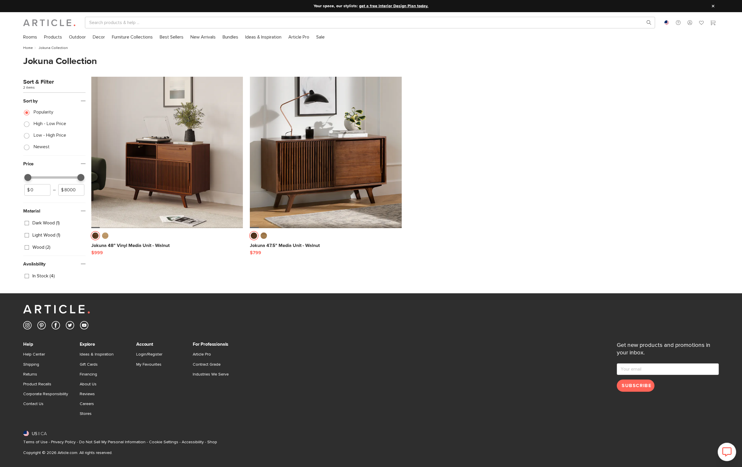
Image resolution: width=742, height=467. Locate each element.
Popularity (43, 112)
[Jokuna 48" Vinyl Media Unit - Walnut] (167, 152)
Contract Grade (207, 364)
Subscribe (636, 385)
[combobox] (666, 22)
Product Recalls (37, 384)
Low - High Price (50, 135)
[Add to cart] (237, 237)
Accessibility (193, 442)
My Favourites (148, 364)
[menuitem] (30, 37)
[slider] (27, 177)
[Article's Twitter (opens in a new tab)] (70, 326)
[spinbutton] (37, 190)
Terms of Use (35, 442)
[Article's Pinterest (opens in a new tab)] (41, 326)
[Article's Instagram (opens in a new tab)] (27, 326)
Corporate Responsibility (45, 394)
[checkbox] (54, 223)
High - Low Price (50, 123)
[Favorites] (701, 23)
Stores (86, 414)
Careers (87, 404)
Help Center (34, 354)
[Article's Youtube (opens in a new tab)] (84, 326)
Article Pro (202, 354)
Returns (30, 374)
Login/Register (149, 354)
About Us (88, 384)
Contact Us (33, 404)
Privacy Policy (63, 442)
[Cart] (713, 23)
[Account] (690, 22)
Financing (88, 374)
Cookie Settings (163, 442)
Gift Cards (89, 364)
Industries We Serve (211, 374)
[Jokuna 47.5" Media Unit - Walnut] (325, 152)
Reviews (87, 394)
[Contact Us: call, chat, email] (678, 22)
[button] (678, 22)
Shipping (31, 364)
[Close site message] (713, 6)
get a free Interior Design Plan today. (393, 6)
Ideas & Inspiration (97, 354)
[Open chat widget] (727, 452)
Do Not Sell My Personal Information (112, 442)
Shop (212, 442)
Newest (42, 146)
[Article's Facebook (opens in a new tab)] (56, 326)
